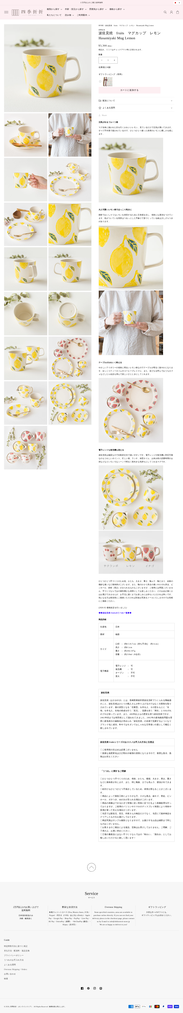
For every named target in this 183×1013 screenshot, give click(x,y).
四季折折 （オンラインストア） (21, 1006)
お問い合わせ (10, 974)
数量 (100, 55)
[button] (6, 12)
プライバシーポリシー (14, 955)
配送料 (109, 50)
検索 (6, 979)
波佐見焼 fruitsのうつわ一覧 (115, 613)
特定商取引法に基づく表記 (16, 946)
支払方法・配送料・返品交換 (16, 951)
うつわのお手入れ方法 (14, 960)
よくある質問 (10, 965)
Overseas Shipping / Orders (15, 969)
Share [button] (104, 115)
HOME (101, 25)
